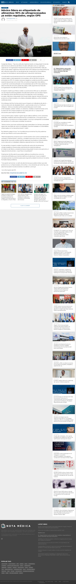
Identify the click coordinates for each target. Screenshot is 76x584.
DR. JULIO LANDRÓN (14, 573)
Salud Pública (12, 563)
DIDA (8, 571)
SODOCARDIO (21, 567)
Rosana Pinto (11, 18)
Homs (26, 567)
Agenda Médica (34, 2)
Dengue (14, 567)
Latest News (66, 581)
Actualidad (24, 2)
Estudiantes (56, 2)
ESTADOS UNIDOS (31, 569)
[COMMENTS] (41, 59)
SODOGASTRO (19, 571)
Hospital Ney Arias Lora (13, 565)
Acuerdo (4, 565)
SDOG (26, 563)
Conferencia (32, 563)
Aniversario (27, 565)
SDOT (24, 569)
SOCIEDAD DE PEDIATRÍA (28, 571)
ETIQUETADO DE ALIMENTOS (17, 173)
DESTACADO (4, 563)
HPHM (3, 573)
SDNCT (21, 565)
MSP (18, 563)
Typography (42, 582)
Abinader (4, 567)
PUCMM (12, 571)
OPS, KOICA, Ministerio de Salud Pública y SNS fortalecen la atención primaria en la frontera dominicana (25, 197)
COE (3, 569)
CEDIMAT (10, 567)
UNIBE (7, 573)
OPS (26, 173)
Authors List (41, 581)
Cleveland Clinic (18, 569)
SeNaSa (21, 563)
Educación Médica (45, 2)
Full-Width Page (49, 581)
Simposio (4, 571)
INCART (21, 573)
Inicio (17, 2)
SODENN (31, 567)
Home (56, 581)
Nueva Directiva (9, 569)
